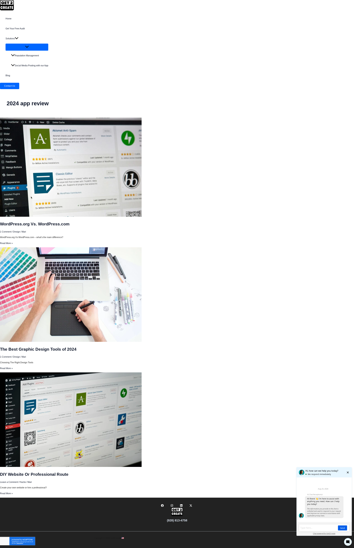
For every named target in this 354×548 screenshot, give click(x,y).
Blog (8, 75)
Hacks (23, 482)
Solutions (10, 38)
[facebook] (162, 506)
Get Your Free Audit (15, 28)
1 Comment (5, 232)
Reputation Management (27, 55)
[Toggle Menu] (27, 47)
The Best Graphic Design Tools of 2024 (38, 349)
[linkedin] (181, 506)
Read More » (6, 243)
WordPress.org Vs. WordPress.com (35, 224)
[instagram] (172, 506)
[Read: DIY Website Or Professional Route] (71, 466)
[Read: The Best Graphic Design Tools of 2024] (71, 341)
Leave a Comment (9, 482)
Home (8, 18)
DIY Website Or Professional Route (34, 474)
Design (16, 232)
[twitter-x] (191, 506)
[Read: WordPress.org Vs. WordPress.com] (71, 216)
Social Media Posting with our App (31, 65)
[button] (16, 39)
